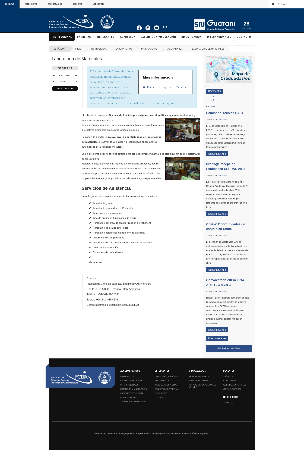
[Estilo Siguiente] (76, 82)
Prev (208, 106)
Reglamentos (162, 381)
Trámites (228, 376)
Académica (127, 36)
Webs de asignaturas (166, 385)
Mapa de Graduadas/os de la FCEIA (202, 386)
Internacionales (219, 36)
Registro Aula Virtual (167, 389)
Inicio (78, 49)
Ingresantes (105, 36)
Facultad (9, 4)
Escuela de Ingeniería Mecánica (167, 87)
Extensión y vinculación (158, 36)
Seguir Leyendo (217, 153)
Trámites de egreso (200, 376)
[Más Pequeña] (54, 75)
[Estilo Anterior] (54, 82)
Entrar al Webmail (229, 348)
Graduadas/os (55, 4)
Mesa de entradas (198, 381)
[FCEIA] (81, 22)
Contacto (244, 36)
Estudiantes (31, 4)
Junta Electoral (232, 389)
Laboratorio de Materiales (77, 58)
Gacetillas (222, 119)
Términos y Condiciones (133, 402)
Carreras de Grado (131, 381)
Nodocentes (98, 4)
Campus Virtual (128, 397)
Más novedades (217, 338)
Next (213, 106)
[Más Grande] (76, 75)
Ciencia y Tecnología (131, 393)
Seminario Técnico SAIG (224, 113)
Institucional (62, 36)
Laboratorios (124, 49)
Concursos (161, 393)
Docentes (77, 4)
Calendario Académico (167, 376)
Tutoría (159, 397)
